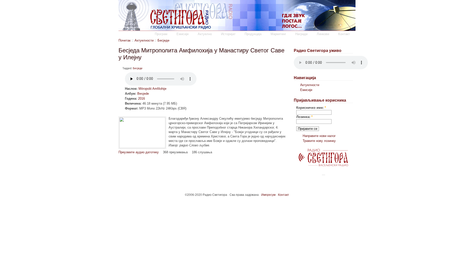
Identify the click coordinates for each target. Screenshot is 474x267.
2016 (141, 98)
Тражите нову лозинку (319, 141)
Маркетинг (278, 34)
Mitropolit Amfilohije (152, 88)
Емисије (183, 34)
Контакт (344, 34)
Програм (161, 34)
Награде (301, 34)
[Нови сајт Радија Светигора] (323, 165)
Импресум (268, 195)
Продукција (253, 34)
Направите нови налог (319, 136)
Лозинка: (304, 117)
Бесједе (163, 40)
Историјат (228, 34)
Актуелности (144, 40)
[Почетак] (237, 30)
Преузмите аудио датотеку (138, 152)
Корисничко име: (311, 108)
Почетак (124, 40)
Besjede (143, 93)
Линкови (323, 34)
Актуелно (205, 34)
